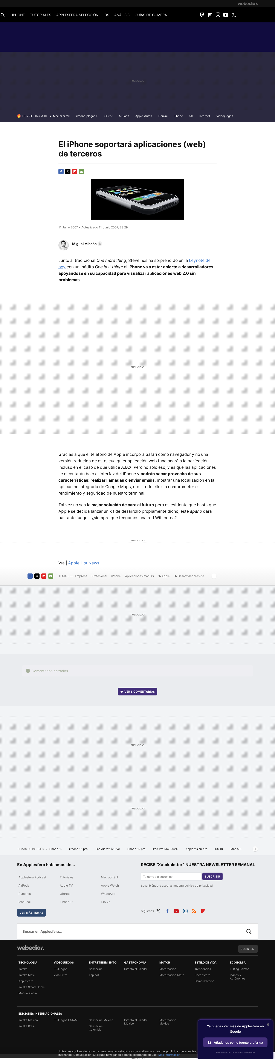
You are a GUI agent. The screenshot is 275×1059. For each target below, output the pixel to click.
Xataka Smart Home (31, 987)
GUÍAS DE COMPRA (151, 15)
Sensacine (96, 969)
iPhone (178, 116)
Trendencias (203, 969)
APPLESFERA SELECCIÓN (77, 15)
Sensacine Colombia (96, 1027)
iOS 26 (105, 902)
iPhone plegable (87, 116)
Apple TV (66, 885)
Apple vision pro (197, 849)
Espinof (94, 975)
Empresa (81, 576)
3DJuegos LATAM (66, 1020)
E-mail (81, 171)
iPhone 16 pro (79, 849)
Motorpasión (167, 969)
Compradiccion (204, 981)
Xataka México (28, 1020)
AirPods (124, 116)
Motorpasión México (167, 1021)
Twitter (233, 14)
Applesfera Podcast (32, 877)
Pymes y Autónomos (237, 976)
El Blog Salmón (239, 969)
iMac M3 (236, 849)
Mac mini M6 (61, 116)
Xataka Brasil (26, 1026)
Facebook (61, 171)
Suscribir (212, 876)
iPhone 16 (56, 849)
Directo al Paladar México (135, 1021)
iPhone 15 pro (136, 849)
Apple (166, 576)
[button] (86, 243)
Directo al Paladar (135, 969)
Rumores (24, 893)
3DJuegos (60, 969)
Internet (204, 116)
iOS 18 (219, 849)
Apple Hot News (83, 563)
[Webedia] (248, 3)
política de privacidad (199, 885)
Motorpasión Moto (171, 975)
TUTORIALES (40, 15)
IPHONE (18, 15)
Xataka (22, 969)
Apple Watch (143, 116)
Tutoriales (66, 877)
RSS (194, 910)
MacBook (25, 902)
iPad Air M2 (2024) (108, 849)
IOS (106, 15)
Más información (169, 1054)
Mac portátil (109, 877)
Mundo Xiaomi (27, 993)
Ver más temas (32, 912)
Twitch (202, 14)
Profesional (99, 576)
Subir (245, 949)
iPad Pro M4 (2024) (166, 849)
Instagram (217, 14)
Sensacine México (101, 1020)
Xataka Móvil (26, 975)
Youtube (225, 14)
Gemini (163, 116)
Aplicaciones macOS (139, 576)
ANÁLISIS (122, 15)
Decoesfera (202, 975)
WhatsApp (108, 893)
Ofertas (65, 893)
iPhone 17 (66, 902)
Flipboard (209, 14)
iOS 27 (108, 116)
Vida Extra (60, 975)
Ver (139, 691)
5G (191, 116)
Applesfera (25, 981)
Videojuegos (224, 116)
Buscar (249, 931)
